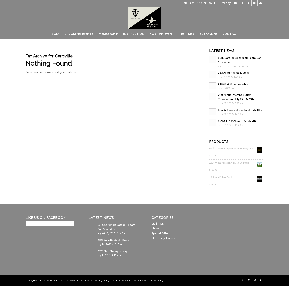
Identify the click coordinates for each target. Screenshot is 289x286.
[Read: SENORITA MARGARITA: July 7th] (212, 122)
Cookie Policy (139, 280)
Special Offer (160, 233)
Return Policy (156, 280)
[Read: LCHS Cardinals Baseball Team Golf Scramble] (212, 59)
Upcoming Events (163, 238)
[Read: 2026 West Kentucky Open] (212, 74)
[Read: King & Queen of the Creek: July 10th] (212, 111)
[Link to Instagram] (254, 3)
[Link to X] (248, 3)
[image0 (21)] (144, 17)
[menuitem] (227, 3)
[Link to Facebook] (243, 3)
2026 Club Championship (233, 84)
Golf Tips (158, 223)
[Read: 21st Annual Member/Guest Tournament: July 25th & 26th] (212, 96)
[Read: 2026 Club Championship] (212, 85)
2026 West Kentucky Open (233, 73)
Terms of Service (121, 280)
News (155, 228)
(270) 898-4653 (205, 3)
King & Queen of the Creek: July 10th (240, 110)
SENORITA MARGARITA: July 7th (237, 121)
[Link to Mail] (260, 3)
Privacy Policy (102, 280)
